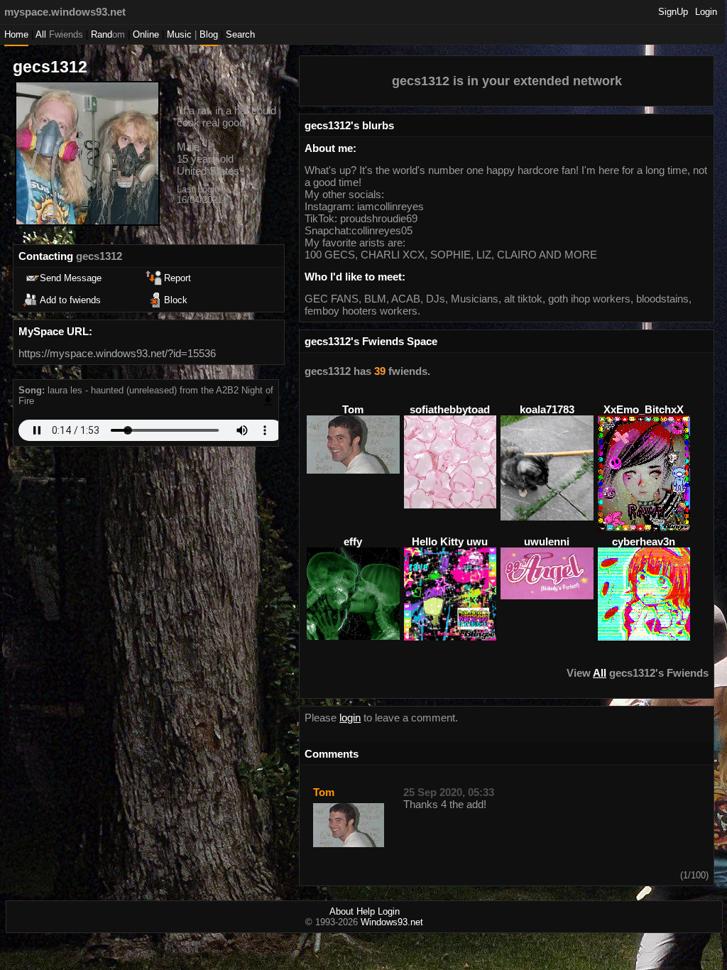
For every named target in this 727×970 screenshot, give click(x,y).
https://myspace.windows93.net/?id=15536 (117, 353)
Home (16, 34)
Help (365, 911)
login (350, 718)
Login (706, 11)
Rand (108, 34)
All (59, 34)
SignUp (673, 11)
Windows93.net (392, 922)
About (341, 911)
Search (240, 34)
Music (179, 34)
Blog (208, 34)
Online (146, 34)
